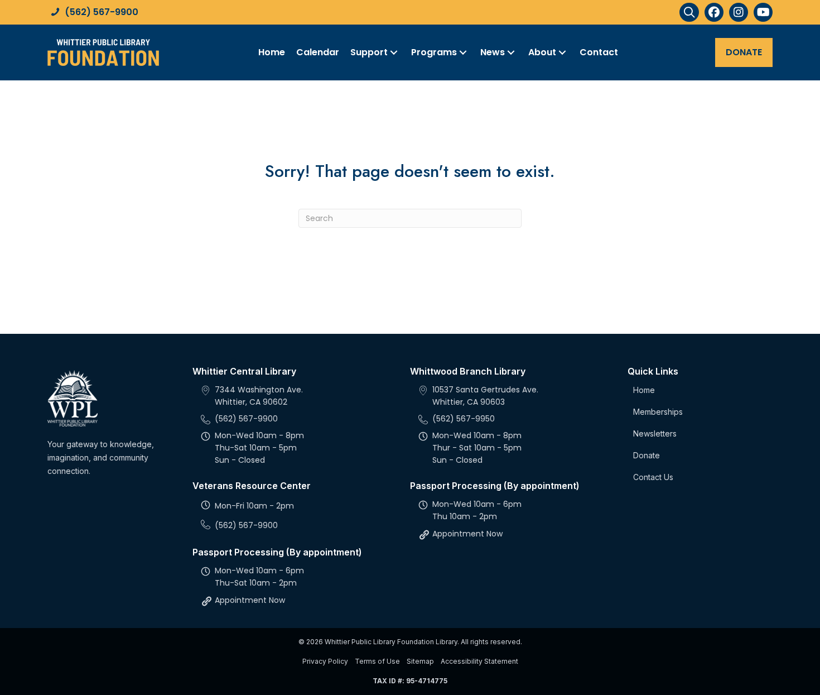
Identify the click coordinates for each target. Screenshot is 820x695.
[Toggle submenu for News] (511, 52)
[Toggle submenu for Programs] (463, 52)
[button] (689, 12)
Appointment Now (250, 600)
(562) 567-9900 (101, 12)
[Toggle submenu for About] (562, 52)
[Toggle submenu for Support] (394, 52)
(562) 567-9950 (463, 418)
